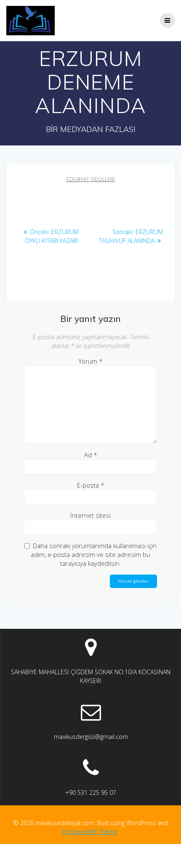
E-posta (90, 485)
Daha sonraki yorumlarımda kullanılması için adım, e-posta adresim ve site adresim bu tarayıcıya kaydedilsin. (94, 554)
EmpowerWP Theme (90, 832)
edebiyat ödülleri (91, 179)
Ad (90, 455)
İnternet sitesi (90, 515)
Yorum (91, 361)
